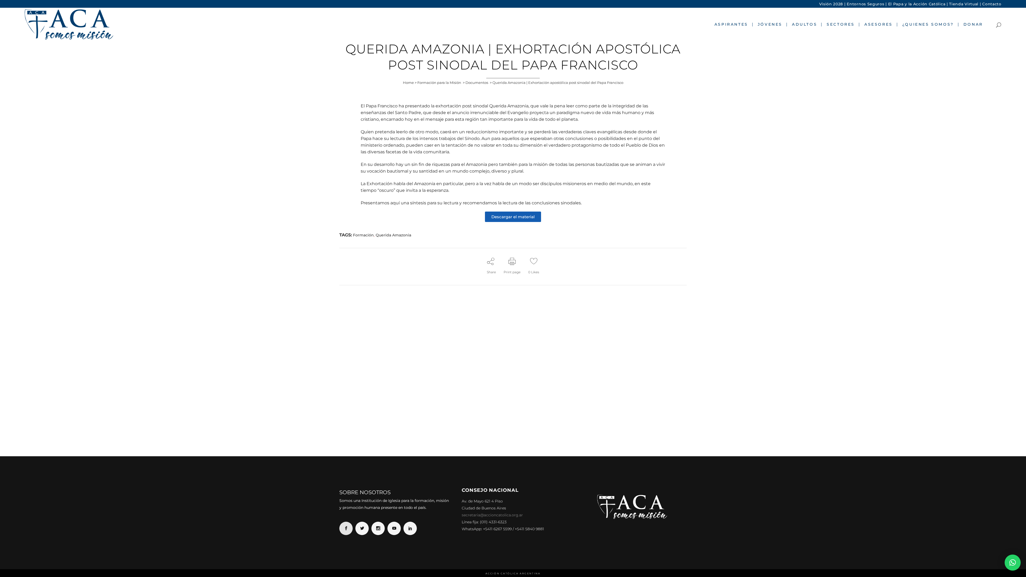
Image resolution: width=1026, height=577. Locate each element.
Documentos (476, 82)
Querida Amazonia (393, 235)
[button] (1013, 563)
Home (408, 82)
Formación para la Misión (439, 82)
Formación (363, 235)
